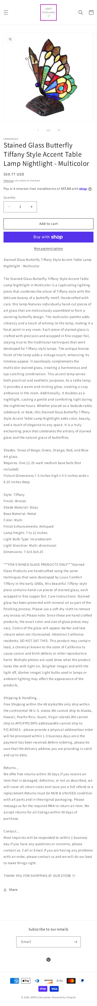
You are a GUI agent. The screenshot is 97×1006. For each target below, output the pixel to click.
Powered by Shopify (64, 997)
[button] (6, 12)
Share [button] (13, 889)
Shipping (8, 180)
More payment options (48, 248)
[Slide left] (38, 130)
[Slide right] (59, 130)
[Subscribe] (75, 941)
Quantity (9, 197)
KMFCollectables (41, 997)
